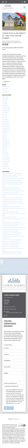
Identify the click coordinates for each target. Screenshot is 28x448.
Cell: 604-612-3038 (10, 306)
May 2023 (4, 151)
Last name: (6, 354)
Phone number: (7, 366)
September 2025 (6, 110)
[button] (14, 306)
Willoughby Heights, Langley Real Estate (12, 252)
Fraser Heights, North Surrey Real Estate (12, 199)
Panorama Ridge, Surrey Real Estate (11, 222)
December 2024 (6, 124)
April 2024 (4, 138)
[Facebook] (6, 2)
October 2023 (5, 144)
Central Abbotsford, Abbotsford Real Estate (12, 182)
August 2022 (5, 163)
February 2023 (5, 154)
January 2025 (5, 123)
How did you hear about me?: (10, 383)
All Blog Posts (5, 86)
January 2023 (5, 156)
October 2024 (5, 128)
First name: (6, 348)
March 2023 (5, 152)
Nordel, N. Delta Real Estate (9, 217)
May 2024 (4, 137)
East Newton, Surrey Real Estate (10, 192)
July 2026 (4, 100)
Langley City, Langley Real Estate (10, 211)
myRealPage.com (16, 418)
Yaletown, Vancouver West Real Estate (11, 253)
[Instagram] (3, 2)
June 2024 (4, 135)
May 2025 (4, 117)
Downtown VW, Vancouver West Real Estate (13, 190)
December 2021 (6, 168)
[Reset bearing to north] (2, 263)
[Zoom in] (2, 259)
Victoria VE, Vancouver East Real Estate (12, 239)
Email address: (7, 360)
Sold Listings (5, 91)
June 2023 (4, 149)
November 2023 (6, 142)
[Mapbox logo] (3, 273)
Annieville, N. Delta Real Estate (9, 176)
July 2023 (4, 147)
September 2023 (6, 145)
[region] (14, 266)
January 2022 (5, 166)
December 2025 (6, 109)
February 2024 (5, 140)
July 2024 (4, 133)
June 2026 (4, 102)
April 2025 (4, 119)
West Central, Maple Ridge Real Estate (11, 243)
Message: (6, 373)
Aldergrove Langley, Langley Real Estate (12, 175)
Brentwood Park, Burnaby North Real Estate (12, 178)
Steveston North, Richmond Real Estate (11, 232)
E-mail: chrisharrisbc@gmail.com (14, 312)
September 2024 (6, 130)
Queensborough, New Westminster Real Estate (13, 227)
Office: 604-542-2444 (11, 309)
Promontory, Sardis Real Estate (9, 225)
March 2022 (5, 165)
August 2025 (5, 112)
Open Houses (5, 90)
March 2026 (5, 105)
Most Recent (5, 96)
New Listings (5, 88)
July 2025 (4, 114)
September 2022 (6, 161)
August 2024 (5, 131)
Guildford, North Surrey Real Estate (10, 206)
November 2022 (6, 158)
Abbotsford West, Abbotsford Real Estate (12, 173)
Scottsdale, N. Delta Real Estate (10, 231)
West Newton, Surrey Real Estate (10, 245)
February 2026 (5, 107)
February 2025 (5, 121)
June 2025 (4, 116)
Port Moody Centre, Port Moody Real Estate (12, 224)
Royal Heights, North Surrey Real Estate (12, 229)
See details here (6, 51)
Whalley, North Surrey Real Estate (10, 246)
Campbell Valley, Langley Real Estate (11, 180)
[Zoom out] (2, 261)
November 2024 (6, 126)
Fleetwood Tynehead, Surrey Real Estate (12, 197)
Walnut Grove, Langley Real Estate (10, 241)
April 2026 (4, 103)
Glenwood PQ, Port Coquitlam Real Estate (12, 201)
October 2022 (5, 159)
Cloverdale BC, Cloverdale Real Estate (13, 42)
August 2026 (5, 98)
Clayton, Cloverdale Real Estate (10, 187)
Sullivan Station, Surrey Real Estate (11, 234)
